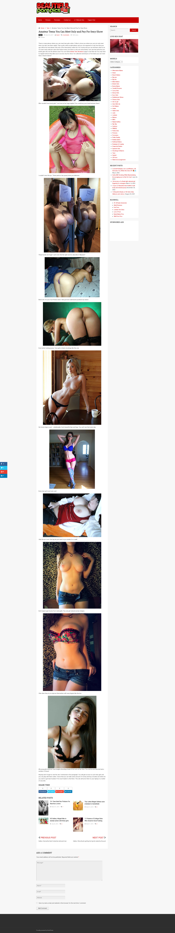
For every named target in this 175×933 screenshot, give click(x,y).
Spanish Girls (116, 148)
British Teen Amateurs (77, 51)
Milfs (113, 119)
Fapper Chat (91, 20)
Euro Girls (115, 95)
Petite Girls (115, 131)
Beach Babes (116, 75)
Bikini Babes (115, 82)
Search (134, 30)
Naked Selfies (116, 122)
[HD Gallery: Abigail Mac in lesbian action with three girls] (43, 821)
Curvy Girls (115, 90)
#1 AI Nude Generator (120, 203)
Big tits (114, 79)
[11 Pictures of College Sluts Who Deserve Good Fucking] (78, 825)
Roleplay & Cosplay (118, 144)
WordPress (50, 930)
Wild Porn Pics (118, 216)
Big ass (114, 77)
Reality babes (116, 140)
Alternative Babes (117, 70)
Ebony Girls (115, 93)
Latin (113, 113)
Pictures (48, 20)
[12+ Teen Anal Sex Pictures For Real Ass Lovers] (43, 808)
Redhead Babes (117, 142)
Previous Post (48, 837)
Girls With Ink (116, 104)
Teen (48, 28)
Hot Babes (115, 106)
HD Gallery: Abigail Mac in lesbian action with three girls (59, 820)
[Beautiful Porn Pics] (53, 13)
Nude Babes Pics (119, 214)
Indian (114, 108)
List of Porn (117, 212)
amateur (42, 37)
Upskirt (114, 155)
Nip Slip (114, 124)
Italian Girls (115, 110)
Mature (114, 117)
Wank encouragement (119, 160)
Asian (114, 73)
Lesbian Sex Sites (119, 209)
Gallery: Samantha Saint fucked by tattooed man (53, 841)
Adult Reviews (118, 205)
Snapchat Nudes (117, 146)
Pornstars (57, 20)
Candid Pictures (117, 88)
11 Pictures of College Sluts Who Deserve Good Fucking (94, 820)
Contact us (67, 20)
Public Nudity (116, 137)
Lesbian (114, 115)
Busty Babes (116, 86)
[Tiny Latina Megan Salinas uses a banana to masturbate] (78, 805)
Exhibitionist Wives (117, 97)
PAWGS (114, 128)
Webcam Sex (80, 20)
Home (40, 20)
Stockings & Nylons (118, 151)
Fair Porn (116, 207)
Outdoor (114, 126)
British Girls (115, 84)
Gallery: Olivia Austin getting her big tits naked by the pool (89, 841)
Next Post (98, 837)
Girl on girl (115, 102)
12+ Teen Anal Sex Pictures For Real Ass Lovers (60, 803)
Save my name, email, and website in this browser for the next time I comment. (62, 903)
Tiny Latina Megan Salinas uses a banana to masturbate (95, 803)
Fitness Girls (116, 99)
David (57, 35)
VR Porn (114, 157)
